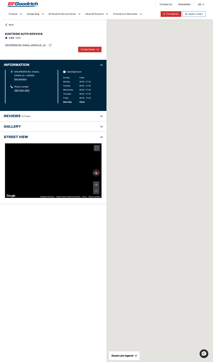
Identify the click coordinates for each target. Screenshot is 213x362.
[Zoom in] (96, 184)
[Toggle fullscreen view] (97, 148)
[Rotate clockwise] (99, 172)
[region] (53, 170)
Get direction (20, 79)
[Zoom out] (96, 191)
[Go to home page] (22, 4)
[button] (204, 353)
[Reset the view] (96, 172)
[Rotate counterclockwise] (93, 172)
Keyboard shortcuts (47, 197)
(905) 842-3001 (21, 90)
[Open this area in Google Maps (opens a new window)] (11, 196)
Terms (84, 197)
